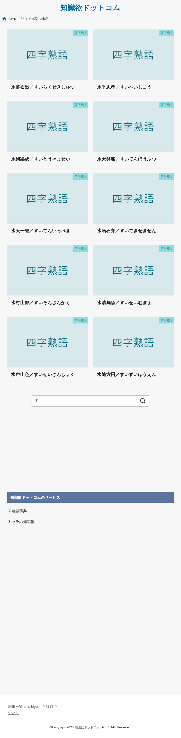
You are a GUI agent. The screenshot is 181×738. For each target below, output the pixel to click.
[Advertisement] (90, 449)
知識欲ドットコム (90, 8)
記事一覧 (15, 707)
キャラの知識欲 (21, 521)
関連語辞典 (17, 511)
